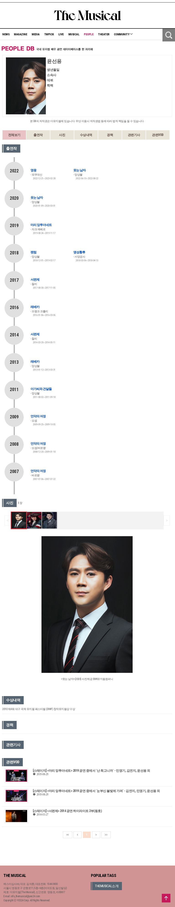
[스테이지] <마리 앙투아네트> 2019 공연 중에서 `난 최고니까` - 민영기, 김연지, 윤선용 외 (91, 770)
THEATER (103, 34)
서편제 (35, 279)
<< (67, 834)
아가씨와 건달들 (41, 389)
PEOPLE (88, 34)
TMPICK (49, 34)
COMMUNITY (122, 34)
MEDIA (36, 34)
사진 (62, 135)
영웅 (33, 170)
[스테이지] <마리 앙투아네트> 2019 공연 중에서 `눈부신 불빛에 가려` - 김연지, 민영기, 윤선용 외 (96, 791)
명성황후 (79, 252)
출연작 (38, 135)
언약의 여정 (38, 416)
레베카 (35, 307)
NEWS (5, 34)
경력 (110, 135)
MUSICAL (74, 34)
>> (106, 834)
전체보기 (14, 135)
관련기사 (134, 135)
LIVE (61, 34)
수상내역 (86, 135)
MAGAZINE (20, 34)
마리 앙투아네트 (41, 225)
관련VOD (158, 135)
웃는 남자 (79, 170)
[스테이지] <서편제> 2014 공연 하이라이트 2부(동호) (67, 811)
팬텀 (33, 252)
